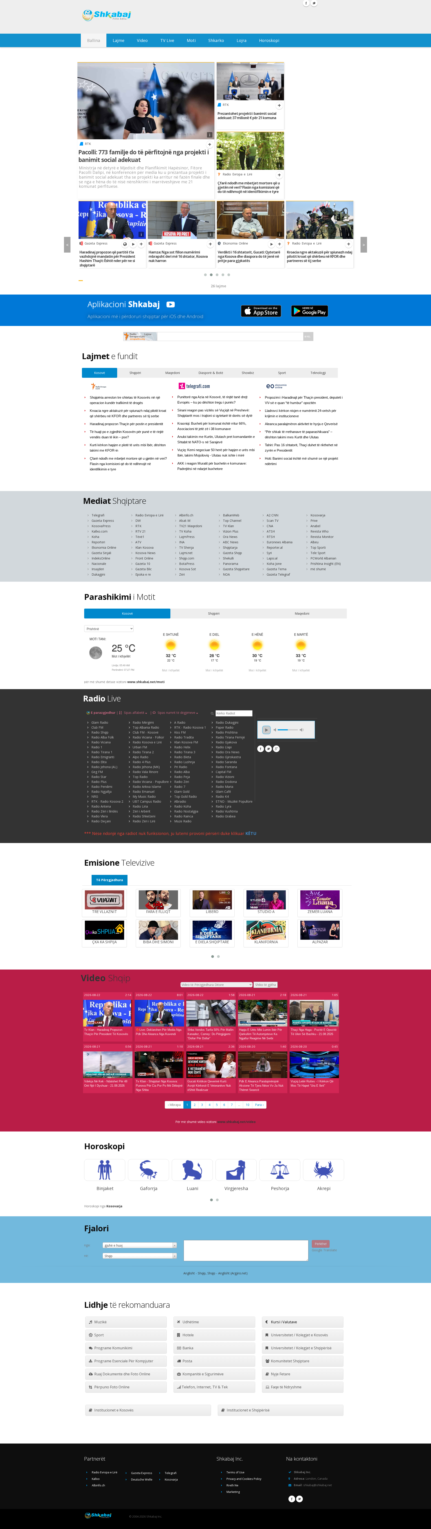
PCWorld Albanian (323, 558)
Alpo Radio (140, 757)
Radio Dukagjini (227, 722)
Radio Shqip (99, 732)
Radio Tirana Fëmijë (230, 737)
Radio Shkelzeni (144, 816)
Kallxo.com (100, 531)
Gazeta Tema (276, 569)
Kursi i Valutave (283, 1321)
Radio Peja (182, 777)
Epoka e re (143, 574)
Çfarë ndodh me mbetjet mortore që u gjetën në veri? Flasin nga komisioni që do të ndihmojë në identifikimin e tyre (249, 187)
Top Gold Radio (185, 796)
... (239, 1105)
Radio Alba (182, 772)
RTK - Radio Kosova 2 (107, 801)
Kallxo (96, 1479)
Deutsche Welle (141, 1479)
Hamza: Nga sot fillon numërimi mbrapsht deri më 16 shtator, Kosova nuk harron (178, 256)
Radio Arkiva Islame (147, 786)
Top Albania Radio (146, 727)
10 (247, 1105)
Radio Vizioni (225, 777)
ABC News (230, 542)
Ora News (230, 537)
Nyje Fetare (280, 1374)
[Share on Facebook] (260, 748)
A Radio (179, 722)
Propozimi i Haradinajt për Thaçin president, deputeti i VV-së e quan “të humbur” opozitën (304, 400)
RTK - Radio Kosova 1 (190, 727)
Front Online (144, 558)
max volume (302, 730)
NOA (226, 574)
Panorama (230, 563)
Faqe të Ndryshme (285, 1387)
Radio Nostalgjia (186, 811)
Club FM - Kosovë (145, 732)
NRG (94, 796)
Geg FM (97, 772)
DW (138, 520)
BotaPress (186, 563)
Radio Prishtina (226, 732)
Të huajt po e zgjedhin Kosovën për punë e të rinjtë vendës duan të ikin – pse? (127, 434)
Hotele (188, 1334)
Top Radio (140, 777)
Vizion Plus (230, 531)
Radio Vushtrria (227, 811)
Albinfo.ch (186, 515)
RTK (138, 526)
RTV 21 (140, 531)
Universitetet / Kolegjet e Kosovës (299, 1334)
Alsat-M (184, 520)
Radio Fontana (226, 767)
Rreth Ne (232, 1485)
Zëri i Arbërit (141, 811)
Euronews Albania (279, 542)
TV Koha (185, 531)
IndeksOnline (101, 558)
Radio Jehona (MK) (146, 767)
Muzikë (100, 1321)
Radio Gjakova (226, 742)
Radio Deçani (101, 821)
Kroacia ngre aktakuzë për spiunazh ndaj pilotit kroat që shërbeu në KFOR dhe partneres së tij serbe (319, 256)
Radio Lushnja (184, 762)
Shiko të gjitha (265, 985)
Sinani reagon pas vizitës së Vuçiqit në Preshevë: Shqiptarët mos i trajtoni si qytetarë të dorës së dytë (214, 412)
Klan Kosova (144, 547)
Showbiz (248, 373)
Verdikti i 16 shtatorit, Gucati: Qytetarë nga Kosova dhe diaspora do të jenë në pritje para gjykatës (249, 256)
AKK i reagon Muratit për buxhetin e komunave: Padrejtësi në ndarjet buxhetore (212, 466)
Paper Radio (224, 727)
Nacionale (99, 563)
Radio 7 (179, 786)
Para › (259, 1105)
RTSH (271, 537)
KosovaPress (101, 526)
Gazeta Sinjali (101, 553)
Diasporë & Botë (210, 373)
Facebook (291, 1499)
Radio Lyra (223, 806)
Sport (282, 373)
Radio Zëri (181, 782)
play (266, 729)
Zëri (182, 574)
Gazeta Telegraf (278, 574)
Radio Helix (182, 747)
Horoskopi (269, 40)
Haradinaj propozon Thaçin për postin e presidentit (126, 424)
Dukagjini (98, 574)
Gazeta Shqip (232, 553)
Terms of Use (235, 1472)
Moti (191, 40)
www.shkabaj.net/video (236, 1122)
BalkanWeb (231, 515)
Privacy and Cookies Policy (243, 1479)
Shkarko (216, 40)
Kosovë (99, 373)
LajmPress (187, 537)
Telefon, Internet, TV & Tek (205, 1387)
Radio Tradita (184, 737)
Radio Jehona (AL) (104, 767)
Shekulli (228, 558)
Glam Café (223, 791)
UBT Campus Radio (147, 801)
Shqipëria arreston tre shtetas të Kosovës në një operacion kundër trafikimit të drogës (125, 400)
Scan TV (272, 520)
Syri (269, 553)
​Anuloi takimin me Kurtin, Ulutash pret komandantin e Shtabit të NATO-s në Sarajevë (216, 439)
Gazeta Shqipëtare (236, 569)
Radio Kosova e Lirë (147, 742)
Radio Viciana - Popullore (151, 782)
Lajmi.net (186, 553)
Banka (187, 1348)
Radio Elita (99, 762)
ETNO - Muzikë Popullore (234, 801)
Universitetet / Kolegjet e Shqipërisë (301, 1348)
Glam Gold (181, 791)
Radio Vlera (99, 816)
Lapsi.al (272, 558)
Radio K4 (222, 796)
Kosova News (145, 553)
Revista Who (319, 531)
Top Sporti (318, 547)
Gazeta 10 (142, 563)
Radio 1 (96, 747)
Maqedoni (172, 373)
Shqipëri (135, 373)
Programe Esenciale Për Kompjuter (123, 1361)
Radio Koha (182, 806)
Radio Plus (99, 782)
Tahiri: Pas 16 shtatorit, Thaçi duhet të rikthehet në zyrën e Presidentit (301, 447)
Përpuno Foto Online (111, 1387)
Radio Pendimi (101, 786)
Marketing (233, 1492)
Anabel (315, 526)
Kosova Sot (187, 569)
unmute (276, 730)
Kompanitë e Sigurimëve (203, 1374)
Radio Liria (140, 806)
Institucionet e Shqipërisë (248, 1410)
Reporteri (98, 542)
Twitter (299, 1499)
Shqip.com (186, 558)
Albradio (180, 801)
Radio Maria (224, 786)
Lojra (241, 40)
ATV (138, 542)
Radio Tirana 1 (101, 752)
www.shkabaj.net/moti (146, 682)
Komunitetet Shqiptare (289, 1361)
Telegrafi (98, 515)
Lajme (118, 40)
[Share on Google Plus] (276, 748)
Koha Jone (274, 563)
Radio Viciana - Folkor (148, 737)
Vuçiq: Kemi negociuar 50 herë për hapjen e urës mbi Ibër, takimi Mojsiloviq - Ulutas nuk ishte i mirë (216, 452)
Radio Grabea (225, 816)
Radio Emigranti (102, 757)
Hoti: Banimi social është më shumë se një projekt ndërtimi (301, 461)
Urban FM (140, 747)
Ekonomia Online (104, 547)
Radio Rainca (183, 816)
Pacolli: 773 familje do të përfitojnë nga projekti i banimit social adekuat (143, 156)
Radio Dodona (226, 782)
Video (142, 40)
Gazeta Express (103, 520)
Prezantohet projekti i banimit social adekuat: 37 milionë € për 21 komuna (247, 115)
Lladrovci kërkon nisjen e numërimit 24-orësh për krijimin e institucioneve (300, 413)
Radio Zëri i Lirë (144, 821)
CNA (270, 526)
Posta (187, 1361)
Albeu (314, 542)
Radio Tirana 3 (184, 752)
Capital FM (223, 772)
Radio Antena (101, 806)
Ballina (93, 40)
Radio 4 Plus (142, 762)
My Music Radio (144, 796)
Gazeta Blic (143, 569)
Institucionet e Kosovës (113, 1410)
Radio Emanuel (143, 791)
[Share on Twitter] (268, 748)
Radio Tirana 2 (143, 752)
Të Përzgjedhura (109, 880)
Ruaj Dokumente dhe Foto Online (121, 1374)
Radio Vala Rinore (145, 772)
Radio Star (98, 777)
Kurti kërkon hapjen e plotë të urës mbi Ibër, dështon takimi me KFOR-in (128, 447)
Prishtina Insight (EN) (325, 563)
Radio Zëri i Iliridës (104, 811)
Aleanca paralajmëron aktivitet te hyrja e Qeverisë (301, 424)
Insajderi (98, 569)
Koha (95, 537)
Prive (314, 520)
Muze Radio (182, 821)
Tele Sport (317, 553)
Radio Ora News (228, 752)
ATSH (271, 531)
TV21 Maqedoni (190, 526)
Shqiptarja (230, 547)
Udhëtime (190, 1321)
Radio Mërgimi (143, 722)
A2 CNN (272, 515)
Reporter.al (275, 547)
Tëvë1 (139, 537)
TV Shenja (186, 547)
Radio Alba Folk (102, 737)
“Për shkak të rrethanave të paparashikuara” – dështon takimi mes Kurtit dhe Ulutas (298, 434)
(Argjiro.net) (239, 1273)
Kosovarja (317, 515)
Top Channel (232, 520)
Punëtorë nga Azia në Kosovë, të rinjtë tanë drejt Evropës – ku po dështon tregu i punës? (212, 399)
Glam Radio (99, 722)
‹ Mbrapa (174, 1105)
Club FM (97, 727)
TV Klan (228, 526)
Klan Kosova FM (186, 742)
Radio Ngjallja (101, 791)
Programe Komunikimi (112, 1348)
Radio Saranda (226, 762)
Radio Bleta (182, 757)
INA (182, 542)
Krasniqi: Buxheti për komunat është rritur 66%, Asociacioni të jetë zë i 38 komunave (211, 426)
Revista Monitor (322, 537)
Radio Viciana (101, 742)
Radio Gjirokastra (228, 757)
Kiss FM (180, 732)
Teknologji (318, 373)
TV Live (167, 40)
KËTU (250, 833)
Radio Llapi (224, 747)
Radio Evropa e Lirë (149, 515)
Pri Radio (180, 767)
